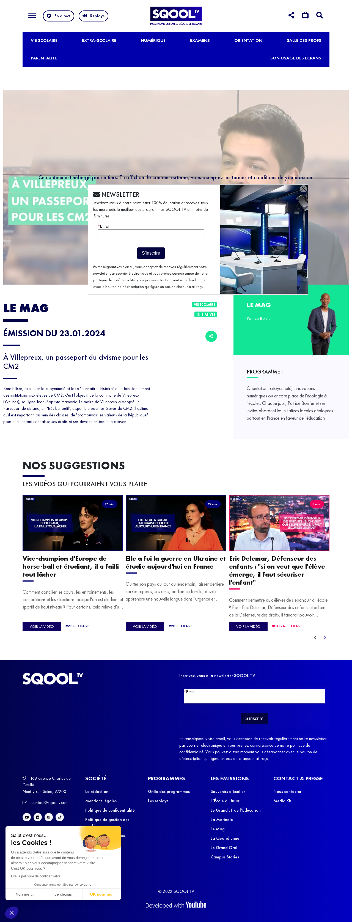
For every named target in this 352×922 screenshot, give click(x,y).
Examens (200, 40)
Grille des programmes (169, 791)
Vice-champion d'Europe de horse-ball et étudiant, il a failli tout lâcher (71, 566)
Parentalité (44, 58)
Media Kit (282, 801)
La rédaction (96, 791)
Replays (97, 16)
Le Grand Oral (224, 847)
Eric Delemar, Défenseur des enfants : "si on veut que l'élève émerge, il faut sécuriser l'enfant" (277, 570)
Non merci (25, 894)
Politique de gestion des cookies (107, 823)
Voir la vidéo (42, 626)
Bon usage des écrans (295, 58)
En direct (62, 16)
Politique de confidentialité (110, 810)
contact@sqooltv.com (49, 802)
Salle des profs (304, 40)
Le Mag (218, 829)
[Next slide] (325, 637)
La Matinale (222, 819)
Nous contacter (287, 791)
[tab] (291, 16)
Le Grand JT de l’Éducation (236, 810)
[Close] (303, 188)
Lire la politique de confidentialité (36, 876)
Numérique (153, 40)
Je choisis (63, 894)
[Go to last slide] (315, 637)
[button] (11, 912)
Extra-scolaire (99, 40)
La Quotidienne (225, 838)
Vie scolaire (44, 40)
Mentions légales (101, 801)
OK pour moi (102, 894)
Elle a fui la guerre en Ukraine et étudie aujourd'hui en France (176, 562)
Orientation (248, 40)
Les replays (158, 801)
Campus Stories (225, 857)
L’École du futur (225, 801)
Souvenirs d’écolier (228, 791)
